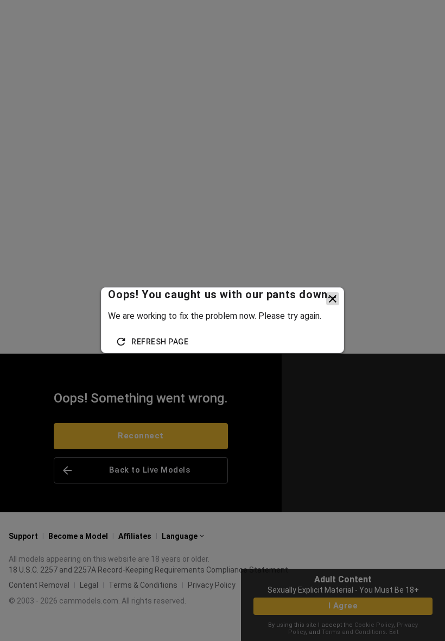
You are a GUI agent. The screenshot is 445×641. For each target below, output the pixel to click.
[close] (332, 298)
